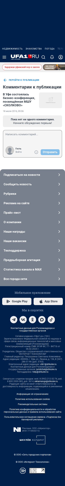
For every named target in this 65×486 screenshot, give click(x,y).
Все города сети (15, 279)
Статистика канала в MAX (23, 269)
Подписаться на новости (22, 175)
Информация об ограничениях (32, 394)
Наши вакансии (15, 241)
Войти (19, 152)
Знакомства (34, 49)
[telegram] (13, 319)
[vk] (23, 319)
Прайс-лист (12, 212)
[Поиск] (43, 57)
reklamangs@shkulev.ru (46, 381)
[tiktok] (51, 319)
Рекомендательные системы (32, 404)
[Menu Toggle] (4, 57)
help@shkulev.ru (40, 372)
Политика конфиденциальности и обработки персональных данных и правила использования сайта (32, 410)
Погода (50, 49)
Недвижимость (12, 49)
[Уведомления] (52, 57)
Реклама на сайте (16, 203)
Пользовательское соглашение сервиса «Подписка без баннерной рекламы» (32, 418)
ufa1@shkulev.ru (48, 364)
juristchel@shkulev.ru (46, 369)
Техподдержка (15, 250)
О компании (12, 222)
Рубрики (10, 193)
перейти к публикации (24, 80)
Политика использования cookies (32, 399)
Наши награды (14, 231)
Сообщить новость (18, 184)
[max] (42, 319)
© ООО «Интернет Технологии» (32, 462)
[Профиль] (60, 57)
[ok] (32, 319)
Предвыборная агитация (22, 260)
